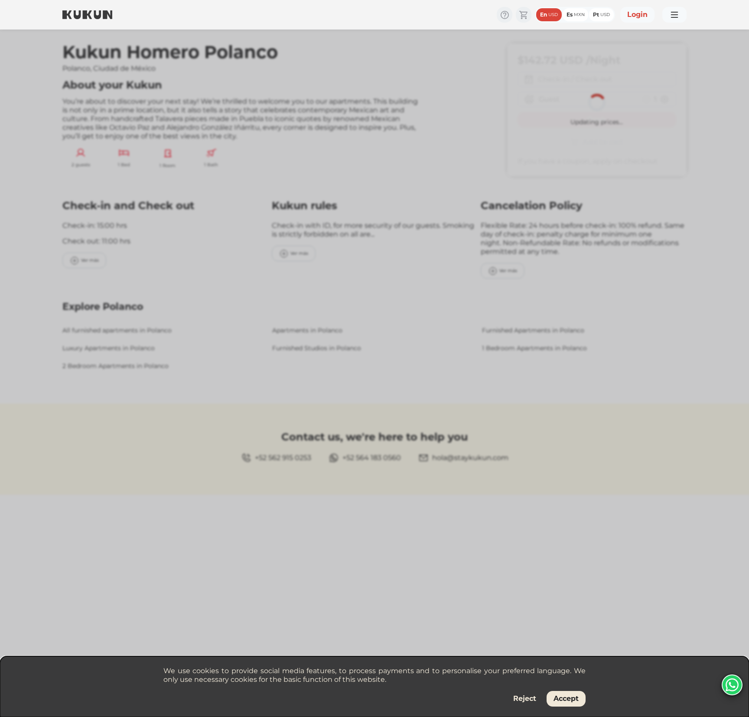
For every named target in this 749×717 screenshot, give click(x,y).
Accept (566, 698)
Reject (524, 698)
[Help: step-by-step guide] (504, 15)
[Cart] (523, 15)
